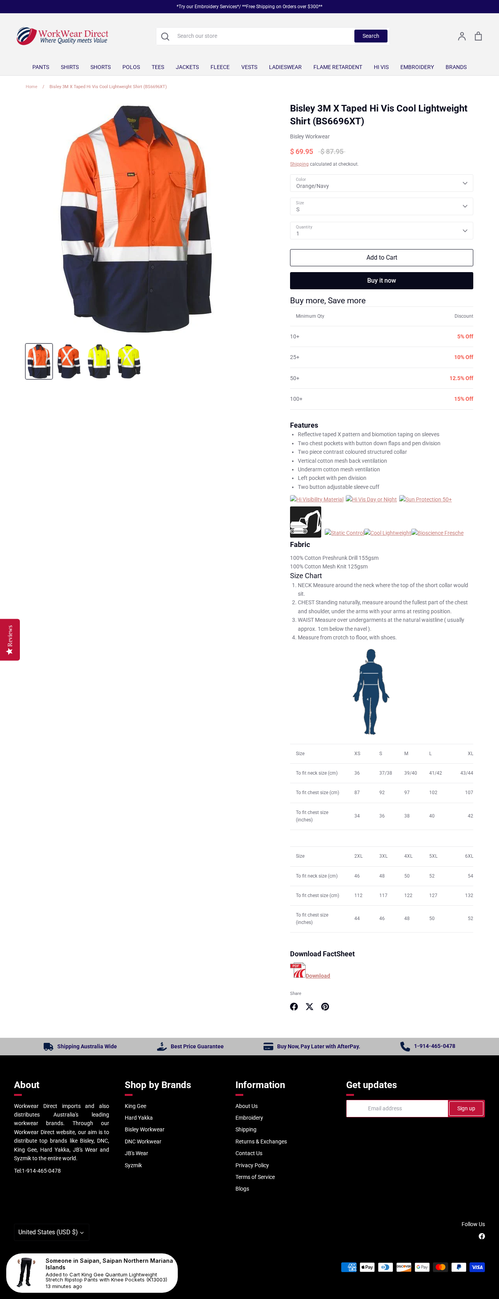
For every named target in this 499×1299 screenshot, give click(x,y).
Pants (40, 67)
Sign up (466, 1108)
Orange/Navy (312, 186)
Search (371, 36)
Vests (249, 67)
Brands (456, 67)
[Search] (164, 36)
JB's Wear (136, 1153)
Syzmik (133, 1165)
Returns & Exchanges (261, 1141)
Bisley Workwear (310, 136)
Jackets (187, 67)
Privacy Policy (252, 1165)
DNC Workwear (143, 1141)
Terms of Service (255, 1177)
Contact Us (248, 1153)
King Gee (135, 1106)
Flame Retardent (337, 67)
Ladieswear (285, 67)
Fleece (220, 67)
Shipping (299, 164)
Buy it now (381, 280)
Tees (158, 67)
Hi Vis (381, 67)
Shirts (70, 67)
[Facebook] (482, 1236)
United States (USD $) (48, 1232)
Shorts (100, 67)
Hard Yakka (139, 1118)
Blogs (242, 1189)
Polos (131, 67)
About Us (246, 1106)
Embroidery (417, 67)
